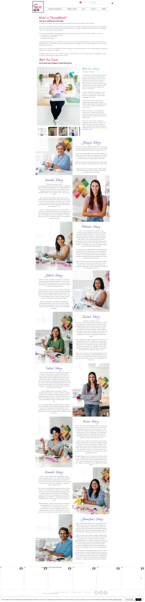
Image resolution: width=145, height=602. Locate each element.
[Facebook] (96, 593)
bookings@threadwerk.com (76, 592)
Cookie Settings (129, 599)
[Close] (143, 599)
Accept (138, 599)
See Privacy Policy (117, 599)
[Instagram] (101, 593)
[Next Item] (77, 96)
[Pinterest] (105, 593)
